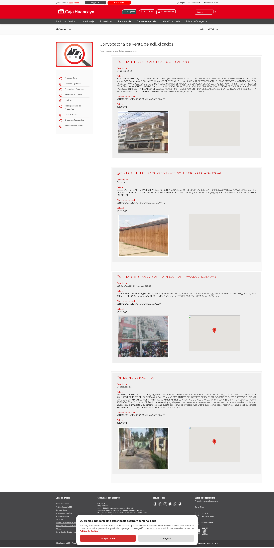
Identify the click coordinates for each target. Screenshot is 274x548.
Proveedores (106, 21)
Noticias (68, 100)
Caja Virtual (147, 12)
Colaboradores (167, 12)
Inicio (207, 3)
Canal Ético (199, 507)
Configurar (166, 538)
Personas (119, 2)
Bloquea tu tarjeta (62, 516)
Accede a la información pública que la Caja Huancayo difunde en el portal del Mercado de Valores (73, 526)
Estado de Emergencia (196, 21)
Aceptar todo (108, 538)
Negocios (95, 2)
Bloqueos (130, 12)
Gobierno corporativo (147, 21)
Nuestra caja (88, 21)
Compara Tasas (61, 510)
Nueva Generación (62, 504)
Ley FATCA (59, 519)
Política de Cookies (199, 543)
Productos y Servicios (66, 21)
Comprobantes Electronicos (66, 532)
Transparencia (124, 21)
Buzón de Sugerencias (206, 499)
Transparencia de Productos (73, 107)
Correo (215, 3)
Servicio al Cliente (212, 543)
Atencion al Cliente (73, 95)
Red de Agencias (73, 84)
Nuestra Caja (71, 78)
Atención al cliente (171, 21)
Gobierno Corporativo (74, 120)
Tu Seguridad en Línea (64, 513)
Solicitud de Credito (74, 126)
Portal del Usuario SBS (64, 507)
